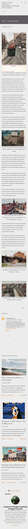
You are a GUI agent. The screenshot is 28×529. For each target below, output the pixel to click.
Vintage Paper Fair (10, 318)
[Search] (22, 2)
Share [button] (23, 307)
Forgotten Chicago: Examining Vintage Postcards (10, 5)
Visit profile (15, 525)
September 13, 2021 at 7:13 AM (14, 320)
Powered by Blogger (15, 490)
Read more (23, 395)
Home (4, 11)
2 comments (9, 395)
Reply (7, 330)
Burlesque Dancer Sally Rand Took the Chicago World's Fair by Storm (13, 466)
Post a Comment (11, 482)
